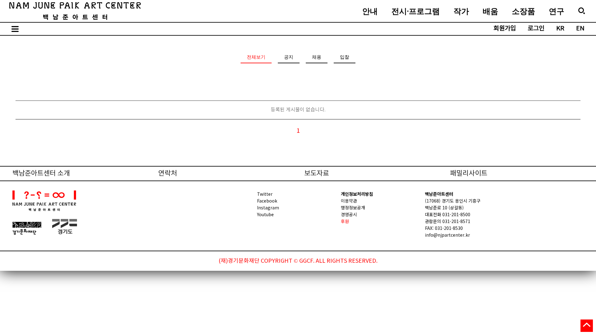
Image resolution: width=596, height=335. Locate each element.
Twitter (265, 194)
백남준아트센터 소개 (41, 173)
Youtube (265, 214)
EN (580, 28)
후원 (345, 221)
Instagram (268, 207)
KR (560, 28)
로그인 (536, 28)
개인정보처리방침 (357, 194)
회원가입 (505, 28)
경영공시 (349, 214)
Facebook (267, 201)
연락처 (167, 173)
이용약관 (349, 201)
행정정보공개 (353, 207)
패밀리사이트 (468, 173)
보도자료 (316, 173)
